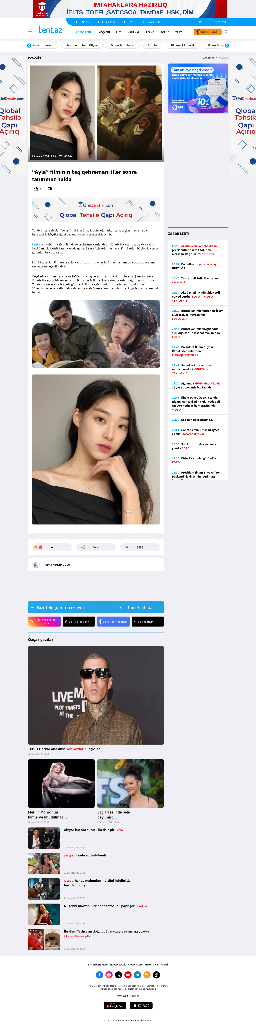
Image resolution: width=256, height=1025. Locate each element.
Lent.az (37, 244)
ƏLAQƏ (113, 964)
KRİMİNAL (133, 32)
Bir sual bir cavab (84, 45)
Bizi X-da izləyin (145, 621)
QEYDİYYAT (221, 22)
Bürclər (54, 45)
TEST (178, 32)
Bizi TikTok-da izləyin (79, 621)
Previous (29, 45)
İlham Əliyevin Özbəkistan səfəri (131, 45)
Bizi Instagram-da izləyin (46, 621)
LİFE (118, 32)
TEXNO (150, 32)
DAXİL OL (202, 22)
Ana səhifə (208, 57)
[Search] (226, 31)
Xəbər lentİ (84, 32)
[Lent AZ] (50, 30)
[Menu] (30, 30)
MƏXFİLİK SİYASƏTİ (156, 964)
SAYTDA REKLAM (98, 964)
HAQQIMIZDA (135, 964)
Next (227, 45)
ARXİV (122, 964)
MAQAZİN (104, 32)
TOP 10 (165, 32)
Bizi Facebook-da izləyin (115, 621)
